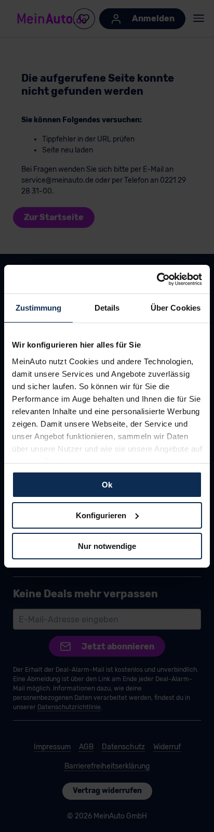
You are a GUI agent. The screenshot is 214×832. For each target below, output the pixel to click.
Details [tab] (107, 307)
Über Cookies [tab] (175, 307)
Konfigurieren (101, 515)
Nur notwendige (107, 545)
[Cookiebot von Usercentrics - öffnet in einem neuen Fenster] (156, 279)
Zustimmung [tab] (39, 307)
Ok (107, 484)
